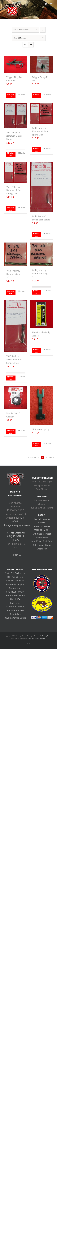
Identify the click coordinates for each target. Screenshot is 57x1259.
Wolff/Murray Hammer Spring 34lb (39, 273)
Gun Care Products (15, 610)
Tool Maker (15, 602)
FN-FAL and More (15, 576)
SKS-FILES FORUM (15, 591)
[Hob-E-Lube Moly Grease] (41, 314)
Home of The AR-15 (15, 580)
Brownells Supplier (15, 584)
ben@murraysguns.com (17, 525)
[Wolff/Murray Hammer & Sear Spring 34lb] (15, 172)
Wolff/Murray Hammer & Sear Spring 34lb (14, 190)
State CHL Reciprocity (15, 573)
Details (22, 94)
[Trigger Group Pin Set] (41, 64)
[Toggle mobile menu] (51, 4)
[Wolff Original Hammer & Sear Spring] (15, 115)
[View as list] (30, 44)
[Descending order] (43, 30)
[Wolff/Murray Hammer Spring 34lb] (41, 254)
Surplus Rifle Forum (15, 595)
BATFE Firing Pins (42, 530)
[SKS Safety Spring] (41, 405)
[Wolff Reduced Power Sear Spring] (41, 187)
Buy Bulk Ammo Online (15, 617)
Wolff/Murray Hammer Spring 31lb (14, 274)
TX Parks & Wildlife (15, 606)
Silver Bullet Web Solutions (36, 638)
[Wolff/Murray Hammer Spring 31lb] (15, 254)
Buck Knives (15, 614)
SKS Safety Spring (40, 429)
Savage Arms (15, 588)
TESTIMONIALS (15, 555)
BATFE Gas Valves (41, 526)
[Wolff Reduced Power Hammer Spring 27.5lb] (15, 326)
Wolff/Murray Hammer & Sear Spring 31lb (40, 131)
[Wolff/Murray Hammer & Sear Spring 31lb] (41, 113)
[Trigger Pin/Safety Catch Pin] (15, 64)
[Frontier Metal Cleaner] (15, 397)
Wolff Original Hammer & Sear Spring (14, 135)
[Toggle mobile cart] (45, 4)
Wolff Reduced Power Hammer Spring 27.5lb (14, 359)
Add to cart (11, 95)
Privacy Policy (47, 636)
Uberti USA (15, 599)
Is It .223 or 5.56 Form (41, 541)
